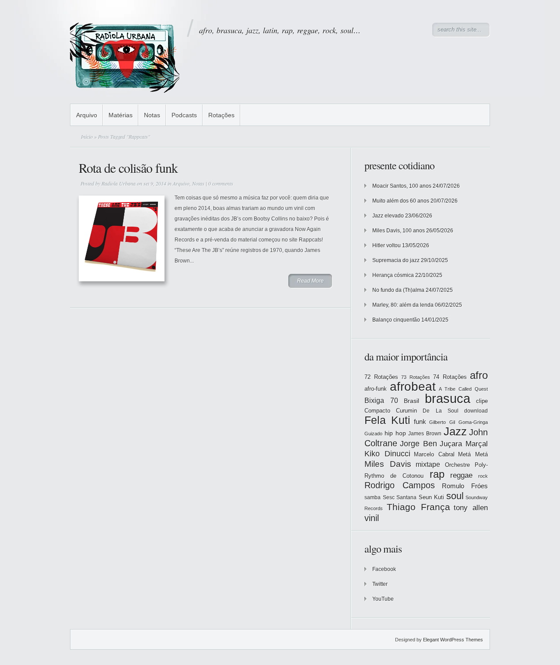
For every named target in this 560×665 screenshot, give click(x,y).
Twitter (380, 584)
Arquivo (86, 115)
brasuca (447, 398)
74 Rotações (450, 377)
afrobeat (413, 386)
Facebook (384, 569)
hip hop (395, 433)
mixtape (428, 464)
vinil (371, 518)
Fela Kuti (387, 420)
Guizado (373, 433)
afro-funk (375, 388)
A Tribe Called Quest (463, 389)
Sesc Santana (400, 497)
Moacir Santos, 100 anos (401, 186)
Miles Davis (387, 464)
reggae (461, 475)
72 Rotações (381, 377)
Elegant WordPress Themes (453, 639)
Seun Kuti (431, 497)
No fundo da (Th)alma (398, 290)
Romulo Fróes (465, 486)
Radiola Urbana (119, 183)
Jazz (455, 431)
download (476, 411)
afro (479, 375)
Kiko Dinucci (387, 453)
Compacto (377, 410)
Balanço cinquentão (396, 320)
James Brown (424, 433)
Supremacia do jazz (396, 260)
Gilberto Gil (442, 422)
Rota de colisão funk (128, 167)
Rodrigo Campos (399, 485)
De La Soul (440, 411)
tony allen (471, 508)
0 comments (220, 183)
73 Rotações (415, 377)
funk (420, 421)
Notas (152, 115)
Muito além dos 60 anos (400, 201)
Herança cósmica (393, 275)
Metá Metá (473, 454)
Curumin (406, 410)
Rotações (221, 115)
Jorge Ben (418, 443)
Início (87, 136)
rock (483, 476)
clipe (482, 401)
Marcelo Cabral (434, 454)
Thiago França (418, 507)
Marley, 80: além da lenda (403, 305)
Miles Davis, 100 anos (398, 231)
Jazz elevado (388, 216)
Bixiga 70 (381, 400)
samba (372, 497)
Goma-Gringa (473, 422)
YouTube (383, 599)
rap (437, 474)
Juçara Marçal (464, 444)
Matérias (120, 115)
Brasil (411, 400)
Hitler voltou (386, 245)
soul (455, 495)
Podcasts (184, 115)
